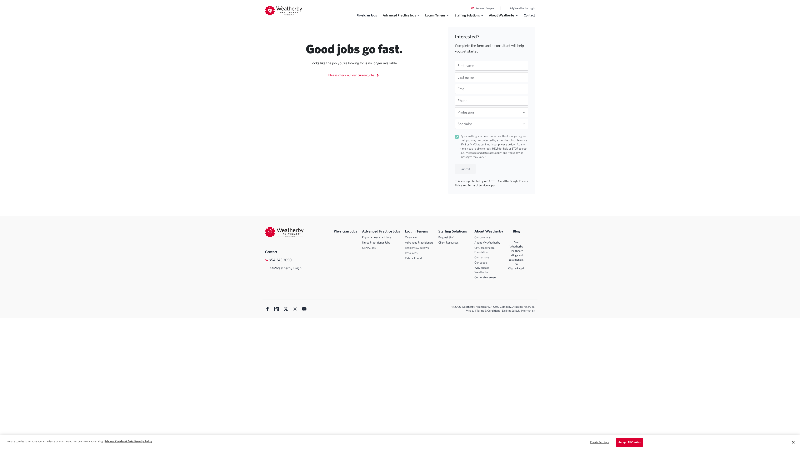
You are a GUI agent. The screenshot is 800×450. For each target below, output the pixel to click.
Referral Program (486, 8)
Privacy (469, 310)
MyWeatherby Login (522, 8)
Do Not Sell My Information (518, 310)
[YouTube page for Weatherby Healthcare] (304, 309)
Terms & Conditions (488, 310)
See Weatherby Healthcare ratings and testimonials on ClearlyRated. (516, 255)
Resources (411, 253)
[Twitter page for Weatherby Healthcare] (285, 309)
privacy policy (506, 144)
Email (462, 89)
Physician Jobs (366, 15)
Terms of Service (478, 185)
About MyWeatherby (487, 242)
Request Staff (446, 237)
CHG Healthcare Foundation (484, 250)
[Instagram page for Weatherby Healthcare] (295, 309)
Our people (481, 262)
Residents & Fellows (417, 247)
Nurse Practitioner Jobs (376, 242)
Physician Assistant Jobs (376, 237)
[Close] (793, 442)
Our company (482, 237)
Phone (462, 100)
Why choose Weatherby (481, 270)
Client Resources (448, 242)
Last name (466, 77)
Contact (529, 15)
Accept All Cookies (629, 442)
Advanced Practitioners (419, 242)
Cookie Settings (599, 442)
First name (466, 65)
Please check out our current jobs (351, 75)
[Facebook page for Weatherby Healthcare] (267, 309)
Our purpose (481, 257)
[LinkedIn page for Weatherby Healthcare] (276, 309)
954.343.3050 (280, 260)
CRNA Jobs (369, 247)
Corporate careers (485, 277)
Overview (411, 237)
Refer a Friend (413, 258)
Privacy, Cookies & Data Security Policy (128, 441)
